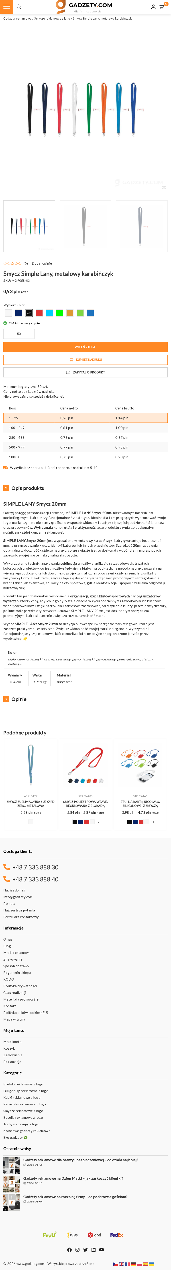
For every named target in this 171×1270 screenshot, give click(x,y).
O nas (7, 939)
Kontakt (9, 1006)
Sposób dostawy (16, 966)
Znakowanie (12, 959)
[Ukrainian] (151, 1264)
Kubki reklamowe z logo (22, 1097)
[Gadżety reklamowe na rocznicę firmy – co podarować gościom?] (11, 1203)
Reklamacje (12, 1062)
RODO (8, 979)
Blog (7, 946)
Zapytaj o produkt (89, 372)
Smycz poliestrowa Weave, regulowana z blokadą (85, 803)
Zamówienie (12, 1055)
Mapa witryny (14, 1019)
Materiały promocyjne (21, 999)
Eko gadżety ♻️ (15, 1137)
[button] (158, 226)
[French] (127, 1264)
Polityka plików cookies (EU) (25, 1013)
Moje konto (12, 1042)
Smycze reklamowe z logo (52, 18)
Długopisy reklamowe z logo (25, 1091)
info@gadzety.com (18, 897)
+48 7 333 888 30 (35, 867)
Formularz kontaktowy (21, 917)
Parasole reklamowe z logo (24, 1104)
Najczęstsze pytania (19, 910)
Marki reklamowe (17, 953)
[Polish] (139, 1264)
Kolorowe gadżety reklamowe (26, 1131)
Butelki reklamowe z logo (23, 1117)
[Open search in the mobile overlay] (19, 7)
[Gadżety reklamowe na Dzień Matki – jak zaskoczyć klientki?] (11, 1185)
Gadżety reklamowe (17, 18)
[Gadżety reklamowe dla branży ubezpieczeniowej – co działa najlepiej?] (11, 1166)
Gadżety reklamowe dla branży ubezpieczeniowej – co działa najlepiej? (80, 1160)
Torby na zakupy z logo (21, 1124)
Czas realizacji (14, 993)
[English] (121, 1264)
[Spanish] (145, 1264)
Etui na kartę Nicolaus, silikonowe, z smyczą (140, 803)
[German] (133, 1264)
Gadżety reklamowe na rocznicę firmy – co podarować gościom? (75, 1196)
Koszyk (9, 1048)
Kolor (20, 305)
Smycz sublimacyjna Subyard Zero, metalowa (31, 803)
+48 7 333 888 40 (35, 879)
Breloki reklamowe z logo (23, 1084)
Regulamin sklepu (17, 973)
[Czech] (115, 1264)
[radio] (8, 313)
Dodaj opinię (42, 263)
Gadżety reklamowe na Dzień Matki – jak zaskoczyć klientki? (73, 1178)
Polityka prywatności (20, 986)
